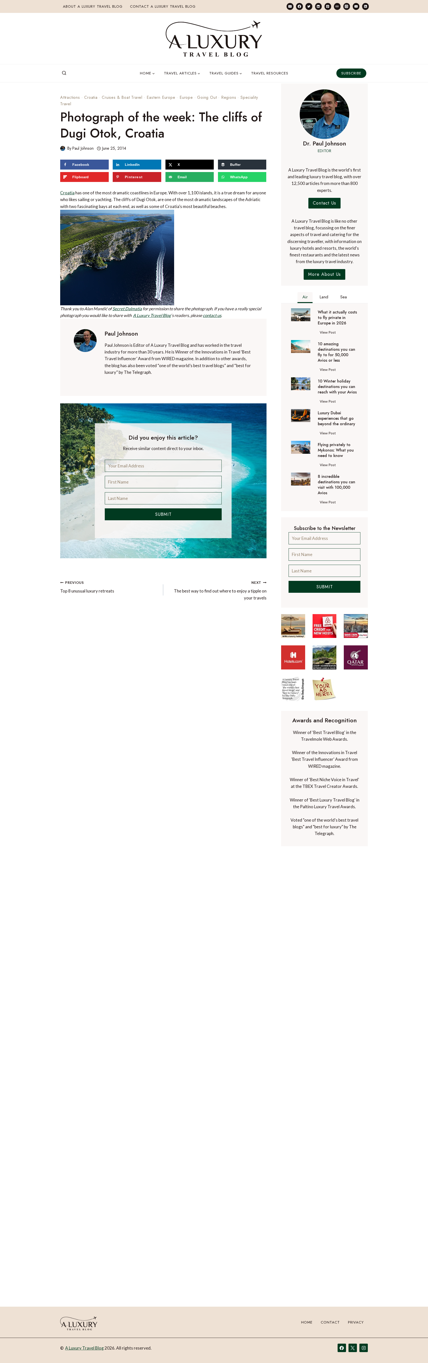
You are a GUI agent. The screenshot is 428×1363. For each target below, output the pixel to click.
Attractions (70, 97)
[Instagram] (346, 6)
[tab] (305, 297)
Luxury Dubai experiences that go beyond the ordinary (336, 418)
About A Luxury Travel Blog (93, 6)
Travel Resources (269, 73)
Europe (186, 97)
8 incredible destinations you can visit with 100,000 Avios (336, 485)
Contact (330, 1322)
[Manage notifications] (415, 1350)
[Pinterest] (327, 6)
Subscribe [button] (351, 73)
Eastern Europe (161, 97)
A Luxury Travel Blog (152, 315)
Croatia (91, 97)
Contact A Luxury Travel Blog (163, 6)
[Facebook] (299, 6)
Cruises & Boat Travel (122, 97)
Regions (228, 97)
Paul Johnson (83, 148)
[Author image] (62, 148)
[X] (352, 1348)
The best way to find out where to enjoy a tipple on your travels (220, 590)
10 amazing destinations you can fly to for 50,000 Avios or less (336, 352)
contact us (212, 315)
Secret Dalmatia (127, 308)
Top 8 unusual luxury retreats (87, 587)
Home (307, 1322)
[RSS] (365, 6)
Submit (163, 514)
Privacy (356, 1322)
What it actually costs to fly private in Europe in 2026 (337, 318)
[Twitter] (308, 6)
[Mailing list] (290, 6)
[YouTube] (356, 6)
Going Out (207, 97)
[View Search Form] (64, 73)
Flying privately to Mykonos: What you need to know (336, 450)
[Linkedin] (318, 6)
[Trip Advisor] (337, 6)
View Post (329, 333)
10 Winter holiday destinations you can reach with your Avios (337, 387)
